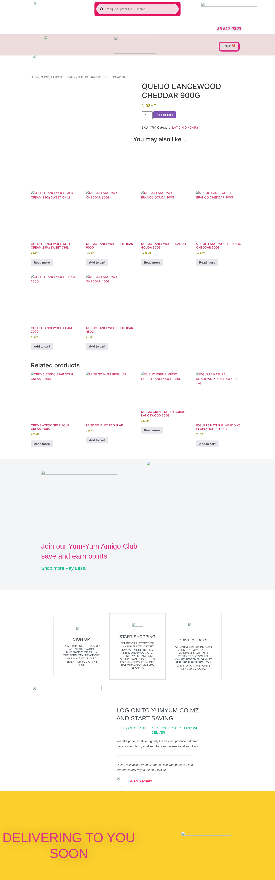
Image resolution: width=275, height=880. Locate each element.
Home (35, 77)
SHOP (45, 77)
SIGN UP (81, 639)
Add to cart (164, 115)
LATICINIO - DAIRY (63, 77)
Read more (42, 262)
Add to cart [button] (97, 262)
